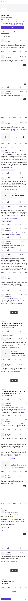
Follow (12, 27)
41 (1, 21)
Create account (6, 599)
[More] (26, 51)
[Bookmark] (20, 51)
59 (8, 21)
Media (13, 31)
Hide (24, 64)
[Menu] (25, 27)
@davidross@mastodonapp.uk (7, 17)
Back (4, 1)
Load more (14, 591)
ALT (25, 83)
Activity (5, 31)
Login (14, 599)
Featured (23, 31)
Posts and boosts (5, 36)
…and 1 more (17, 170)
